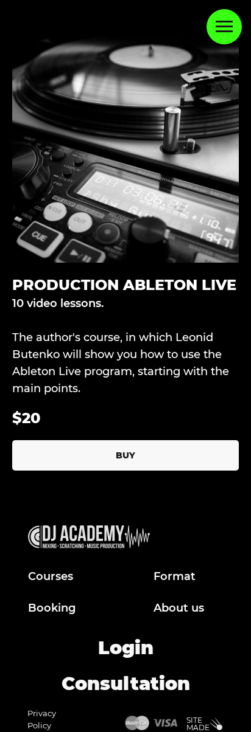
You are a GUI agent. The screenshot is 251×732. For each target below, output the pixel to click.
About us (179, 608)
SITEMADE (198, 724)
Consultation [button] (126, 683)
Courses (50, 576)
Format (175, 576)
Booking (52, 608)
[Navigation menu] (224, 27)
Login (126, 648)
